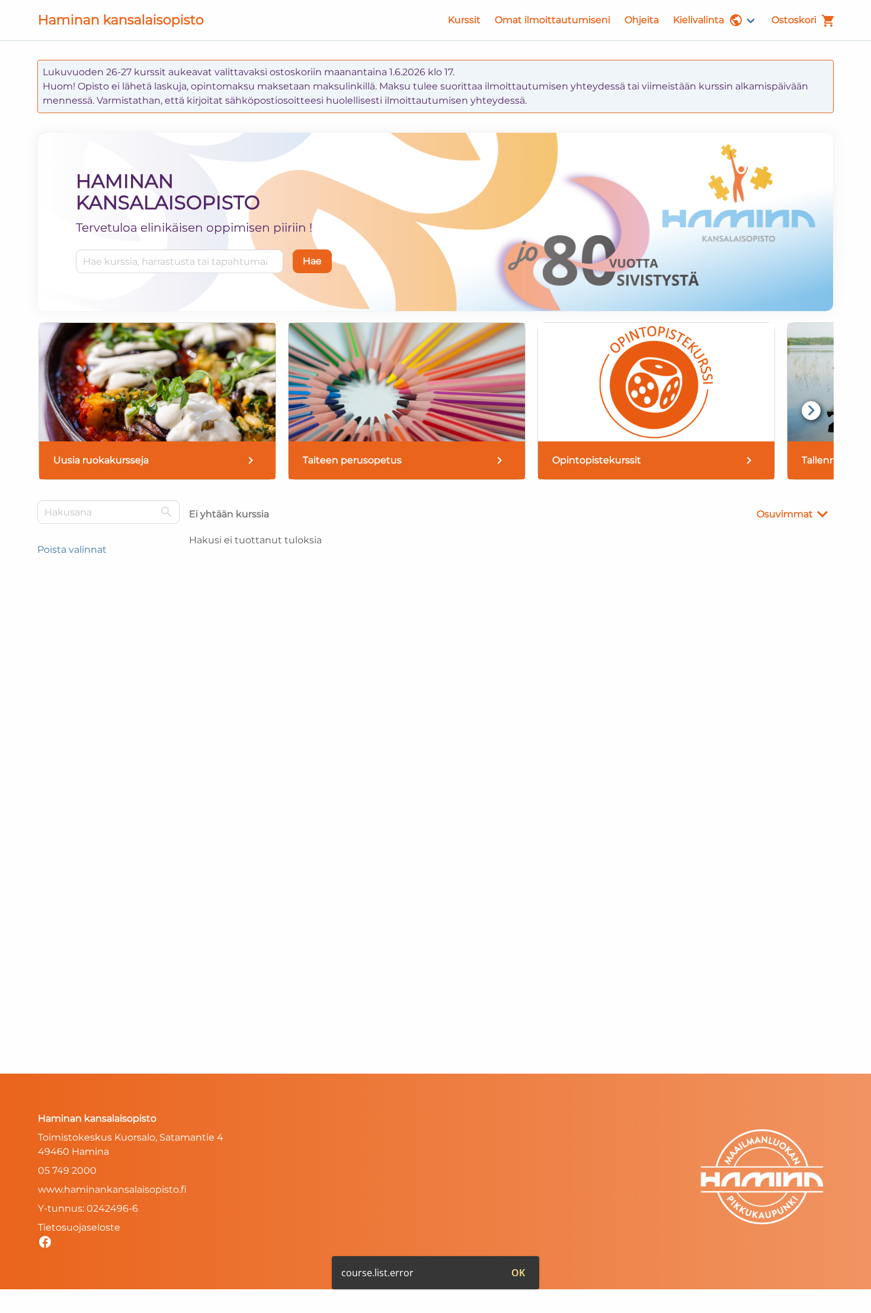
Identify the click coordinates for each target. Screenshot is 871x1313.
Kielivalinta (698, 19)
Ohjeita (642, 19)
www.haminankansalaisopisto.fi (112, 1189)
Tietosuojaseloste (79, 1227)
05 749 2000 (67, 1170)
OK (518, 1272)
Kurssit (464, 19)
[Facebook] (48, 1244)
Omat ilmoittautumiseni (552, 19)
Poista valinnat (72, 549)
